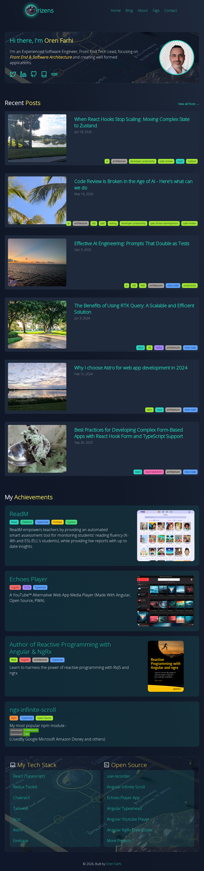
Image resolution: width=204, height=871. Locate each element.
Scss (17, 819)
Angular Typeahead (124, 808)
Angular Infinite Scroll (126, 787)
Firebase (20, 840)
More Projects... (120, 840)
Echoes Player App (123, 797)
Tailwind (20, 808)
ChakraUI (21, 797)
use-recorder (118, 776)
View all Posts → (188, 104)
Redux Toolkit (25, 787)
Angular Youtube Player (128, 819)
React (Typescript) (29, 776)
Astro (18, 830)
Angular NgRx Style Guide (129, 830)
